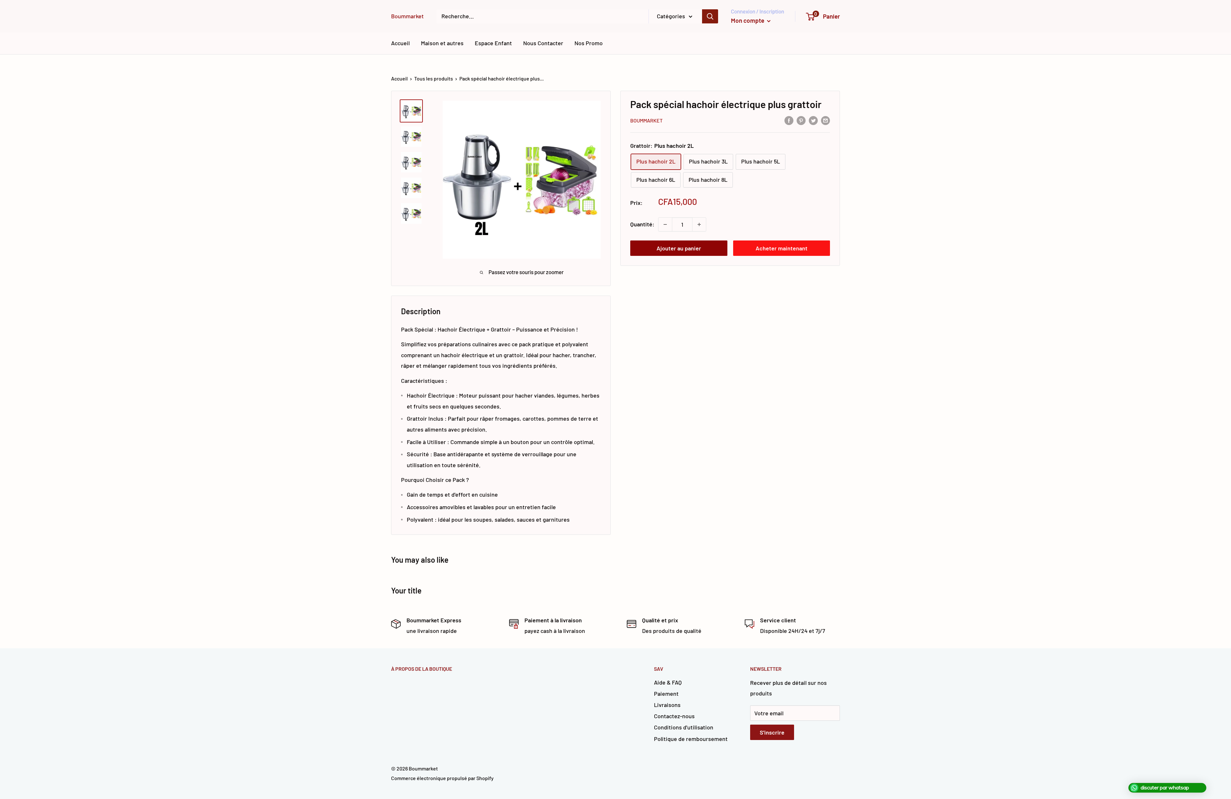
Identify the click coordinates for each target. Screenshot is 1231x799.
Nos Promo (588, 42)
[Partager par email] (825, 119)
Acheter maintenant (782, 248)
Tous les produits (433, 78)
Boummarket (646, 120)
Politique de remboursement (691, 738)
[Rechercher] (710, 16)
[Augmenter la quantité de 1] (699, 224)
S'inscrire (772, 732)
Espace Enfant (493, 42)
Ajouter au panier (679, 248)
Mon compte (748, 20)
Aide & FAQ (668, 682)
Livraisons (667, 704)
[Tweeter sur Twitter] (813, 119)
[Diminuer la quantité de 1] (665, 224)
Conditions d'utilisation (683, 727)
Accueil (400, 42)
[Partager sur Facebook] (788, 119)
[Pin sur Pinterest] (801, 119)
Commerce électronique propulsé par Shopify (442, 778)
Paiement (666, 693)
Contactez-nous (674, 715)
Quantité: (642, 224)
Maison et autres (442, 42)
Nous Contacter (543, 42)
